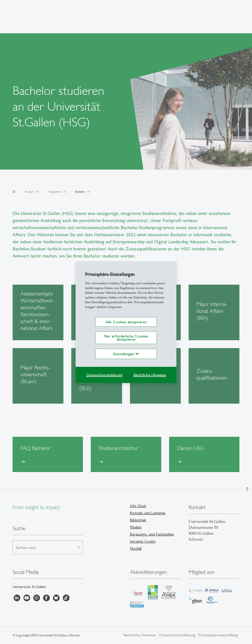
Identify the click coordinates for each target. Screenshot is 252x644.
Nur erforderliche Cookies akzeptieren (126, 338)
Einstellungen (124, 353)
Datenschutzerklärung (104, 375)
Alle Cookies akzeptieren (126, 322)
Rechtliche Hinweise (149, 375)
